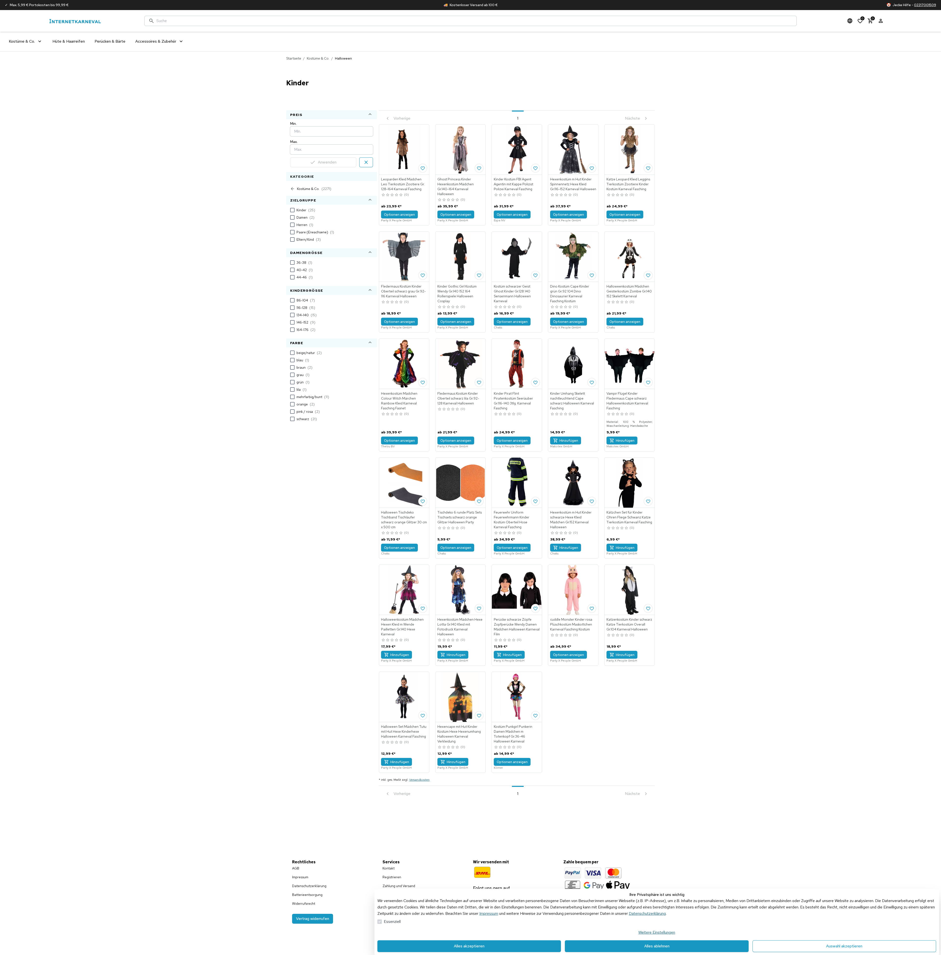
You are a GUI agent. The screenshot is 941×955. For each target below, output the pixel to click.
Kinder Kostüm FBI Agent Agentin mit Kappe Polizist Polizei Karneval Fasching (513, 184)
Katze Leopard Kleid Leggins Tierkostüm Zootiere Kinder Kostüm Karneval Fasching (628, 184)
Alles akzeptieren (469, 946)
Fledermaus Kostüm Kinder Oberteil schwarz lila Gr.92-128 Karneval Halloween (458, 398)
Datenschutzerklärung (647, 913)
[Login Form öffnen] (881, 21)
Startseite (293, 58)
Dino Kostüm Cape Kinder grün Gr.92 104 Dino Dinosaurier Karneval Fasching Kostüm (569, 293)
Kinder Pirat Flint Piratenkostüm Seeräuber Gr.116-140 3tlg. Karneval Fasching (513, 400)
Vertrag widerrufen (312, 918)
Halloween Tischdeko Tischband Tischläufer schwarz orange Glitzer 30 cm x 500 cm (404, 519)
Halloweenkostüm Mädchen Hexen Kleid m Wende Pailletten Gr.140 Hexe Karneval (402, 626)
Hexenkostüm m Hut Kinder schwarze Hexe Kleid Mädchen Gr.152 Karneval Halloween (571, 519)
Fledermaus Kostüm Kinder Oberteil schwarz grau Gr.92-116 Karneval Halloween (403, 291)
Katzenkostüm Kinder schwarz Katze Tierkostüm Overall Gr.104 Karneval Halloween (629, 624)
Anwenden (327, 162)
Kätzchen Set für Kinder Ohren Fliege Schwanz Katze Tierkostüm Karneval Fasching (629, 517)
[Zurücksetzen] (366, 162)
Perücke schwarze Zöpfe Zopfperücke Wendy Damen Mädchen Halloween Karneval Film (517, 626)
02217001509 (925, 5)
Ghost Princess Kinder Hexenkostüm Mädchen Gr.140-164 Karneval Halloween (455, 186)
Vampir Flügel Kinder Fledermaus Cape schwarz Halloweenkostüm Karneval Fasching (627, 400)
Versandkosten (419, 780)
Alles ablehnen (656, 946)
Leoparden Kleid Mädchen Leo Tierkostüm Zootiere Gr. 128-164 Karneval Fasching (403, 184)
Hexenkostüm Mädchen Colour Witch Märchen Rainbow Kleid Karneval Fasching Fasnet (399, 400)
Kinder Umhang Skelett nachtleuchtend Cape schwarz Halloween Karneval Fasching (572, 400)
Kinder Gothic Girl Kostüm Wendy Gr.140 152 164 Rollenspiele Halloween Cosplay (457, 293)
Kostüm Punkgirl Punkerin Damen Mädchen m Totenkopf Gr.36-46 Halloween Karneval (513, 733)
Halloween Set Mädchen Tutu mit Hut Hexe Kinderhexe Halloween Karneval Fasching (403, 731)
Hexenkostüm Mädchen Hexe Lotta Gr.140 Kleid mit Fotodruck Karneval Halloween (460, 626)
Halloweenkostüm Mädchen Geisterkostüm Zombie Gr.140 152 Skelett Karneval (629, 291)
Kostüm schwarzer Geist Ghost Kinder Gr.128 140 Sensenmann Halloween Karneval (512, 293)
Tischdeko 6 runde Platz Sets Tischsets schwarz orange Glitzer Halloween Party (459, 517)
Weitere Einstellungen (656, 932)
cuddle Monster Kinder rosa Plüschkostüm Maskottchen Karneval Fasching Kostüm (571, 624)
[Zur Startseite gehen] (75, 21)
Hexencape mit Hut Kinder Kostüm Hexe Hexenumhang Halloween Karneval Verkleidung (459, 733)
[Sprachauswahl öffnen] (850, 21)
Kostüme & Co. (318, 58)
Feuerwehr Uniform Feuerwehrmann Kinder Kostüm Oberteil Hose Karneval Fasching (511, 519)
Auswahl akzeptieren (844, 946)
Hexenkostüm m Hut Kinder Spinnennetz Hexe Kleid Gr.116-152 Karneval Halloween (573, 184)
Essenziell (392, 921)
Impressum (488, 913)
